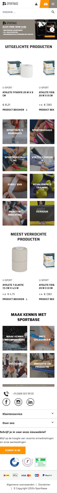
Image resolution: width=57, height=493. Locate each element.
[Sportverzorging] (15, 159)
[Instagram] (20, 402)
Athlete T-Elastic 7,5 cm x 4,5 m (13, 286)
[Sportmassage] (42, 131)
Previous (5, 29)
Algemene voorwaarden (21, 485)
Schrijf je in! (12, 450)
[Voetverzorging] (42, 159)
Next (52, 29)
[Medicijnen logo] (40, 462)
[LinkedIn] (32, 402)
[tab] (28, 414)
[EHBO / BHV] (15, 186)
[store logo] (10, 4)
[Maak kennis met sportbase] (15, 338)
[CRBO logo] (27, 462)
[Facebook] (8, 402)
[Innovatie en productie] (42, 365)
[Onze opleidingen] (42, 338)
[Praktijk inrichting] (15, 213)
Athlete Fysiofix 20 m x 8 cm (18, 94)
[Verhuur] (42, 213)
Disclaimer (44, 485)
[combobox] (28, 12)
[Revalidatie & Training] (42, 186)
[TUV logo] (14, 462)
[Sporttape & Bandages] (15, 131)
